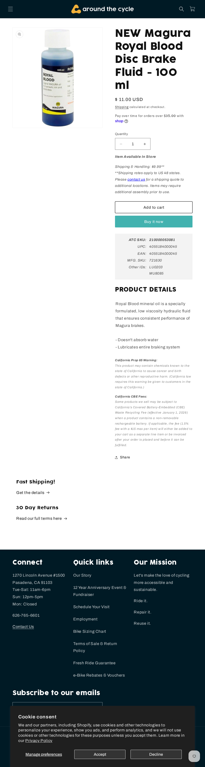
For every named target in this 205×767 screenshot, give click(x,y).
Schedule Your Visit (91, 607)
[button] (10, 9)
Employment (85, 619)
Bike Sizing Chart (89, 631)
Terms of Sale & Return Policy (95, 647)
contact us (136, 179)
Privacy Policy (38, 740)
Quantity (121, 134)
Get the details (30, 492)
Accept (100, 754)
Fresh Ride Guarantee (94, 663)
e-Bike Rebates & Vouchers (99, 675)
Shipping (122, 107)
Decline (156, 754)
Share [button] (125, 457)
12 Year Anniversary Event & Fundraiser (99, 591)
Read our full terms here (39, 518)
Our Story (82, 575)
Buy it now (154, 222)
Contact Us (23, 626)
